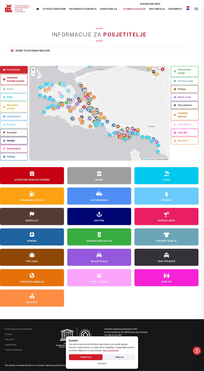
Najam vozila (184, 97)
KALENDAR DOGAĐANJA (82, 8)
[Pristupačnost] (197, 350)
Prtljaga (182, 89)
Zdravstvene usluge (184, 71)
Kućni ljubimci (185, 124)
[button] (90, 110)
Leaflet (145, 159)
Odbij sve (119, 357)
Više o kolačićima (110, 350)
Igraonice (182, 140)
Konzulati (12, 132)
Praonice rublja (185, 81)
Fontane (11, 124)
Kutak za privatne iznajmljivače (18, 329)
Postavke (102, 363)
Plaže (10, 97)
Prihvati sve (85, 357)
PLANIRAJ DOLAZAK (134, 8)
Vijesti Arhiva (10, 345)
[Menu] (196, 8)
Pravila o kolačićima (13, 350)
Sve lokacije (13, 69)
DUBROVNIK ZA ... (109, 8)
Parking (11, 156)
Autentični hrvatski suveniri (15, 79)
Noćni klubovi (14, 148)
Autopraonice (14, 116)
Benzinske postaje (12, 107)
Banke (10, 89)
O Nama (8, 334)
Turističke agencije (183, 115)
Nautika (11, 140)
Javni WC (182, 132)
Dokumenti (175, 8)
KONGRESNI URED (150, 3)
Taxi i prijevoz (185, 105)
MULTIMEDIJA (157, 8)
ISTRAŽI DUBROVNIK (54, 8)
